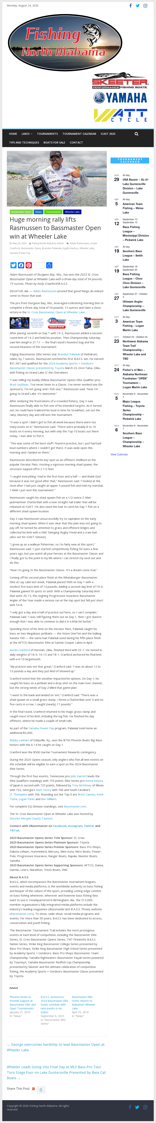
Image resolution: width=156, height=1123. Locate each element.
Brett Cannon (86, 794)
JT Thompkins (18, 794)
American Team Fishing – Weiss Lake (133, 208)
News (38, 212)
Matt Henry (43, 790)
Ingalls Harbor (70, 248)
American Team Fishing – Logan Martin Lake (133, 326)
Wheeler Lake (72, 212)
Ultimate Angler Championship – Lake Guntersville (134, 306)
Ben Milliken (48, 799)
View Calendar (119, 454)
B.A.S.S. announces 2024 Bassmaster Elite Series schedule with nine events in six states (54, 1004)
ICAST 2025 (108, 133)
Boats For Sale (54, 142)
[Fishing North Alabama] (65, 15)
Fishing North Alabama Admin (48, 243)
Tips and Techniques (24, 142)
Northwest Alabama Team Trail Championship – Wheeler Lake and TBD (135, 349)
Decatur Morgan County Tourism (31, 818)
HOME (13, 133)
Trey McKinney (82, 785)
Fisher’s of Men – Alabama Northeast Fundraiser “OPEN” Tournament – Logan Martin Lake (135, 378)
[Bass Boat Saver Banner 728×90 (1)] (57, 319)
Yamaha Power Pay (20, 253)
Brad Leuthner (19, 384)
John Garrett (79, 776)
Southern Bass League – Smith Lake (133, 255)
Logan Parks (27, 799)
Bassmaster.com (75, 806)
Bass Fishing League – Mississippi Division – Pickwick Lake (136, 233)
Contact (76, 142)
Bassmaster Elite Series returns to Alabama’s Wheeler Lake (83, 1002)
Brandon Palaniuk (51, 248)
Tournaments (47, 133)
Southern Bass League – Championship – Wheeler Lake (133, 439)
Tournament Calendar (79, 133)
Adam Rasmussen (79, 243)
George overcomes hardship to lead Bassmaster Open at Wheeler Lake (56, 1047)
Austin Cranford (20, 650)
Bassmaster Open (21, 212)
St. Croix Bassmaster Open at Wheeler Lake (56, 312)
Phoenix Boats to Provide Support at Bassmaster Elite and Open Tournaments (23, 1002)
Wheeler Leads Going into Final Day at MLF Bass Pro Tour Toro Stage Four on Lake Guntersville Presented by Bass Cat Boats (56, 1072)
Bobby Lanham (19, 740)
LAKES (25, 133)
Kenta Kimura (94, 781)
